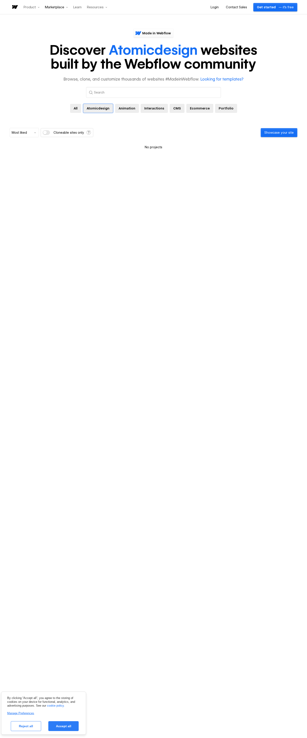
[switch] (46, 132)
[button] (31, 7)
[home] (14, 7)
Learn (77, 7)
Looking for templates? (221, 79)
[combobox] (24, 132)
